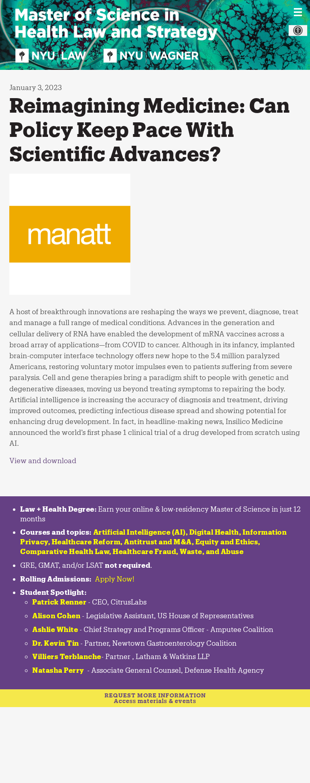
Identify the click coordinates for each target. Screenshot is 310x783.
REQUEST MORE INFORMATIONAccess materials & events (155, 698)
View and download (42, 460)
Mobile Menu (298, 12)
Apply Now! (114, 579)
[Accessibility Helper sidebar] (298, 30)
